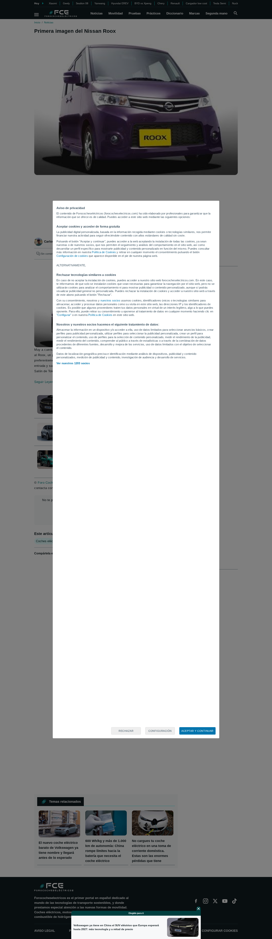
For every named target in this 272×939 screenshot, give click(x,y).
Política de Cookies (104, 252)
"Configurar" (63, 314)
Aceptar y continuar (197, 730)
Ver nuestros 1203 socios (73, 363)
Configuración (160, 730)
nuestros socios (110, 300)
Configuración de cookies (72, 255)
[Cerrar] (198, 908)
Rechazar (126, 730)
